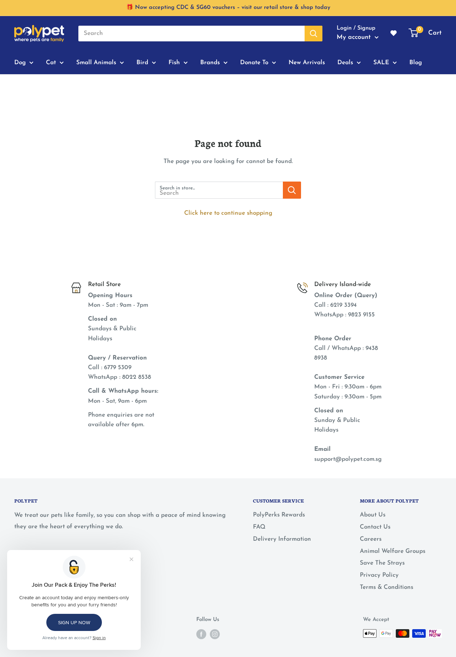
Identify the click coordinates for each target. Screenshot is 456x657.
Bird (142, 62)
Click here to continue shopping (228, 213)
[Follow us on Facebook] (201, 634)
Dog (20, 62)
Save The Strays (382, 563)
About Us (372, 515)
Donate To (254, 62)
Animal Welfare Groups (392, 551)
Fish (174, 62)
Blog (415, 62)
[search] (191, 33)
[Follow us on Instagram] (215, 634)
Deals (345, 62)
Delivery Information (282, 539)
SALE (381, 62)
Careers (371, 539)
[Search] (313, 33)
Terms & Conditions (386, 587)
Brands (210, 62)
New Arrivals (307, 62)
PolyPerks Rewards (279, 515)
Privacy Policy (379, 575)
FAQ (259, 527)
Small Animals (96, 62)
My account (355, 37)
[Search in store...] (292, 190)
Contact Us (375, 527)
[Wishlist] (394, 33)
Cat (51, 62)
